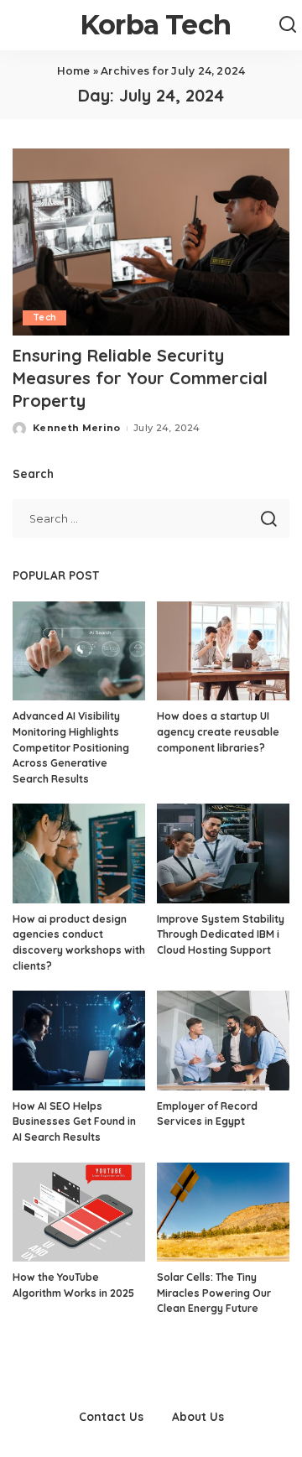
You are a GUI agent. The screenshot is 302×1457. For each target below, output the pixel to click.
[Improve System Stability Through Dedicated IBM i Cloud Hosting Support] (223, 853)
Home (74, 71)
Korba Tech (155, 24)
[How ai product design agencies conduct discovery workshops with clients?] (79, 853)
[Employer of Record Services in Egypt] (223, 1040)
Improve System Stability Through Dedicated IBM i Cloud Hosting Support (220, 934)
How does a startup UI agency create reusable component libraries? (218, 731)
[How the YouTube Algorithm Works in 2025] (79, 1212)
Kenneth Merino (77, 428)
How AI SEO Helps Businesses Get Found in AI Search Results (74, 1121)
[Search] (288, 25)
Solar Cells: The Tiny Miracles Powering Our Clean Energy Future (214, 1292)
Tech (44, 317)
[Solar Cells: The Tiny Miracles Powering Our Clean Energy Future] (223, 1212)
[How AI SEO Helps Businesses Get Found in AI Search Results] (79, 1040)
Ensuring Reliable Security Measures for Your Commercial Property (140, 378)
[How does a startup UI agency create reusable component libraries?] (223, 651)
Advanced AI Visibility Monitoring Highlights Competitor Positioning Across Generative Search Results (71, 747)
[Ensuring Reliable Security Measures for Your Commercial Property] (151, 242)
